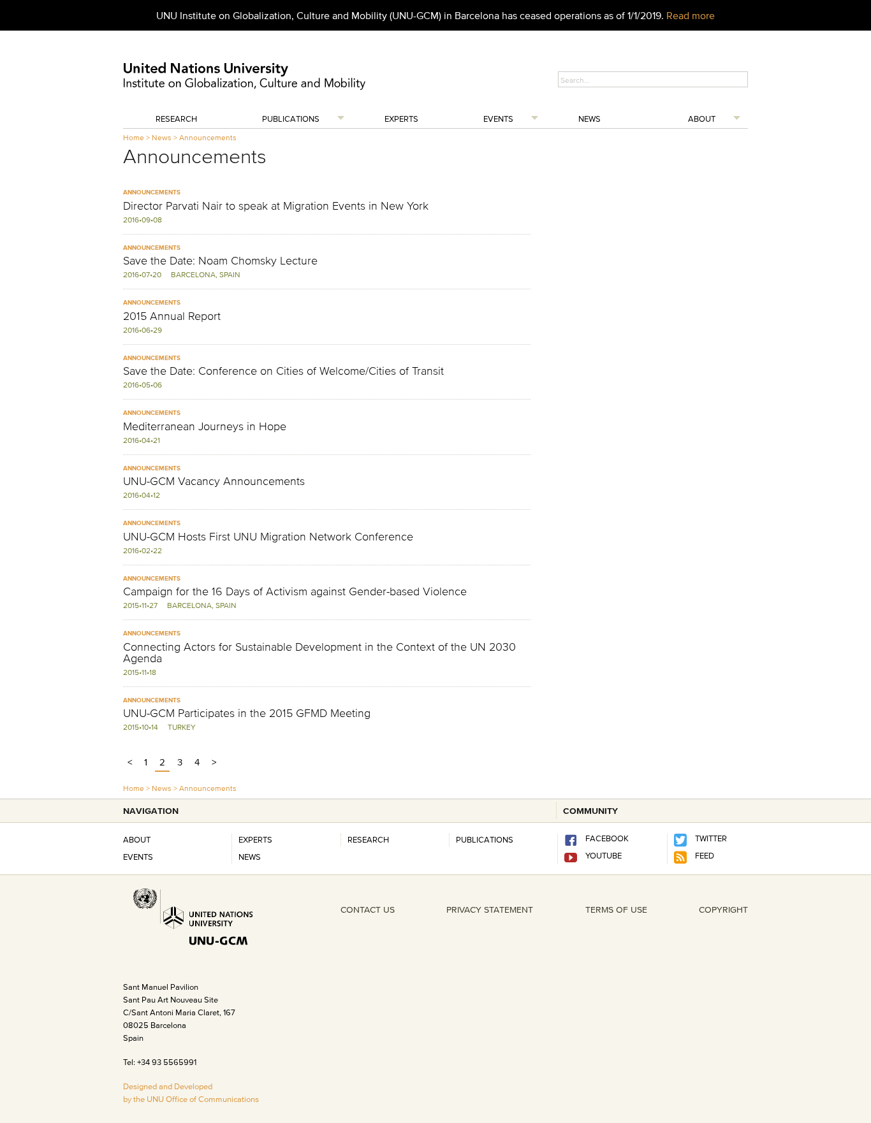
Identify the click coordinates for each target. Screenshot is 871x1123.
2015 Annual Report (172, 316)
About (701, 118)
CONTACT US (367, 909)
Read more (690, 15)
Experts (401, 118)
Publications (290, 118)
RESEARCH (368, 839)
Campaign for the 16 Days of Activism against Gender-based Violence (295, 591)
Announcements (208, 137)
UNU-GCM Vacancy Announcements (214, 481)
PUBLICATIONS (484, 839)
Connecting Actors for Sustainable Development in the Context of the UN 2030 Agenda (319, 653)
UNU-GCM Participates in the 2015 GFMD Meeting (246, 713)
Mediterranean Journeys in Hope (204, 426)
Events (498, 118)
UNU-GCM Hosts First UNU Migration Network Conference (268, 536)
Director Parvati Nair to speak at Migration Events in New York (275, 205)
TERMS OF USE (616, 909)
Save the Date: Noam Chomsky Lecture (220, 260)
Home (133, 137)
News (589, 118)
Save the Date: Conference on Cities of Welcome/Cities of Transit (283, 371)
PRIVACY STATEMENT (489, 909)
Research (176, 118)
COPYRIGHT (723, 909)
